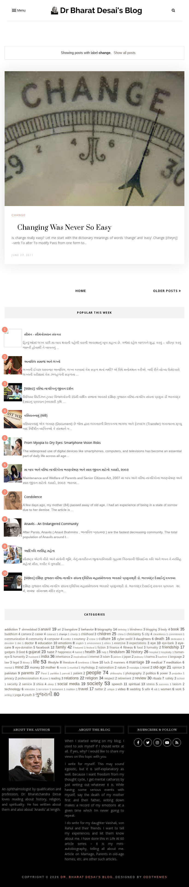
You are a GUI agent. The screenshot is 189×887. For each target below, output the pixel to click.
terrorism (43, 689)
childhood (87, 634)
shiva (39, 684)
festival (90, 647)
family (61, 647)
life (36, 662)
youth (28, 695)
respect (109, 678)
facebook (43, 647)
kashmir (162, 656)
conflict (67, 639)
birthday (122, 629)
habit (50, 652)
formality (152, 647)
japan (127, 656)
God (22, 652)
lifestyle (53, 662)
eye (153, 643)
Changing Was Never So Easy (64, 227)
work (178, 689)
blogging (151, 629)
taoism (176, 684)
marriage (136, 662)
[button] (18, 10)
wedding (135, 689)
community (36, 639)
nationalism (106, 667)
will (155, 689)
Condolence (33, 497)
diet (19, 643)
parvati (66, 673)
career (39, 634)
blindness (136, 629)
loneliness (83, 662)
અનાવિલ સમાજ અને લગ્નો (42, 361)
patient (77, 673)
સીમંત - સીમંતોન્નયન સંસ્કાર (42, 334)
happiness (64, 652)
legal (16, 662)
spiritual (134, 684)
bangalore (71, 629)
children (104, 634)
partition (54, 673)
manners (119, 662)
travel (83, 689)
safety (169, 678)
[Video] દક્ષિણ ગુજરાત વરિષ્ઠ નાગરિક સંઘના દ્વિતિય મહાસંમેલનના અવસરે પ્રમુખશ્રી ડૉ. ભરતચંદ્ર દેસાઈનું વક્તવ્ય (99, 578)
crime (92, 639)
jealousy (139, 656)
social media (68, 684)
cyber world (125, 639)
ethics (107, 643)
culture (104, 639)
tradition (70, 689)
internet (94, 656)
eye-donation (23, 647)
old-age (159, 667)
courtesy (80, 639)
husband (33, 656)
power (164, 673)
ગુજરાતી (43, 694)
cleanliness (159, 634)
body (164, 629)
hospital (153, 652)
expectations (137, 643)
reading (55, 678)
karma (150, 656)
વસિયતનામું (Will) (35, 415)
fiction (101, 647)
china (121, 634)
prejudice (177, 673)
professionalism (28, 678)
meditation (173, 662)
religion (91, 678)
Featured (78, 647)
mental (8, 667)
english (80, 643)
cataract (51, 634)
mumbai (73, 667)
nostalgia (134, 667)
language (176, 656)
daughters (143, 639)
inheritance (63, 656)
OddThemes (155, 877)
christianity (134, 634)
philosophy (116, 673)
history (137, 652)
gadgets (10, 652)
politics (151, 673)
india (45, 656)
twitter (99, 689)
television (30, 689)
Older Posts (166, 291)
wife (147, 689)
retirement (124, 678)
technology (13, 689)
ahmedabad (29, 629)
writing (8, 695)
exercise (119, 643)
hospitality (166, 652)
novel (145, 667)
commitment (175, 634)
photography (133, 673)
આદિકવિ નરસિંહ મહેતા (39, 550)
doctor (29, 643)
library (26, 662)
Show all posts (125, 53)
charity (74, 634)
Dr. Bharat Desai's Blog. (87, 877)
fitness (128, 647)
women (166, 689)
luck (107, 662)
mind (19, 667)
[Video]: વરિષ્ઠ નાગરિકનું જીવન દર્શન (48, 388)
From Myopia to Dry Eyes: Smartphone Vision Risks (62, 442)
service (27, 684)
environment (94, 643)
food (140, 647)
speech (117, 684)
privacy (9, 678)
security (12, 684)
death (159, 639)
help (104, 652)
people (93, 672)
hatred (78, 652)
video (122, 689)
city (147, 634)
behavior (87, 629)
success (164, 684)
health (90, 652)
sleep (51, 684)
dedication (176, 639)
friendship (170, 647)
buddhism (11, 634)
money (35, 667)
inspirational (80, 656)
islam (106, 656)
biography (104, 629)
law (7, 662)
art (59, 629)
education (45, 643)
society (95, 683)
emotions (65, 643)
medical (156, 662)
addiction (11, 629)
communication (15, 639)
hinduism (117, 652)
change (18, 215)
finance (114, 647)
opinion (177, 667)
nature (122, 667)
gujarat (34, 652)
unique (111, 689)
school (180, 678)
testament (57, 689)
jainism (117, 656)
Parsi (44, 673)
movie (63, 667)
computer (53, 639)
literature (68, 662)
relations (71, 678)
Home (80, 291)
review (140, 678)
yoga (18, 695)
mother (50, 667)
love (95, 662)
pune (45, 678)
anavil (46, 629)
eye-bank (168, 643)
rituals (157, 678)
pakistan (11, 673)
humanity (19, 656)
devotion (9, 643)
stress (150, 684)
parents (27, 673)
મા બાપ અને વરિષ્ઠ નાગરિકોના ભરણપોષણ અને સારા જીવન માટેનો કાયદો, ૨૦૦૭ (76, 469)
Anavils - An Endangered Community (51, 524)
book (175, 629)
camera (26, 634)
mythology (88, 667)
